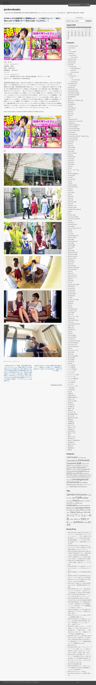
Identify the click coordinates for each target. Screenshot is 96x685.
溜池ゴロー (71, 427)
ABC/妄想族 (71, 96)
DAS (69, 143)
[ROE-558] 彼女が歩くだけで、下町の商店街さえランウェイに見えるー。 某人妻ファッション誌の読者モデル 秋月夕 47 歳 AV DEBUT (79, 590)
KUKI (69, 232)
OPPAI (69, 280)
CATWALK (70, 123)
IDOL (69, 203)
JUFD (74, 503)
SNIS (82, 510)
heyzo (76, 500)
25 (72, 35)
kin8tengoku (71, 505)
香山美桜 (70, 442)
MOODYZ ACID (72, 252)
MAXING (70, 245)
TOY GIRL (70, 339)
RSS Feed (79, 18)
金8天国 (70, 438)
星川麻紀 (70, 406)
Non (69, 271)
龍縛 (69, 449)
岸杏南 (69, 403)
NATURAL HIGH (72, 267)
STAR (88, 510)
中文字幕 (70, 389)
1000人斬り (71, 59)
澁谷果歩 (70, 429)
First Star (70, 175)
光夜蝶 (69, 393)
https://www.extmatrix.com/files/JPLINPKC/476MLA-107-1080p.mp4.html (24, 111)
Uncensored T (71, 344)
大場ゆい (70, 399)
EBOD (67, 501)
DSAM (69, 155)
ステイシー (71, 380)
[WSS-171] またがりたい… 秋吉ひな (77, 671)
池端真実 (70, 423)
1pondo (70, 64)
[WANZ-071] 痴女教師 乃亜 (74, 664)
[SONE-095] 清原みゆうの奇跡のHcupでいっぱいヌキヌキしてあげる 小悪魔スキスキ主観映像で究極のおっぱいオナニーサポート (79, 547)
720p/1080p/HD (75, 68)
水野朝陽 (70, 421)
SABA (74, 510)
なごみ (69, 384)
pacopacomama (72, 284)
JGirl (69, 220)
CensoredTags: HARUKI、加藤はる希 (77, 136)
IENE (69, 211)
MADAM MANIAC (72, 235)
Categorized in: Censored (74, 121)
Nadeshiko (70, 265)
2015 (69, 74)
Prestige (70, 290)
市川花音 (70, 404)
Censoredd (71, 132)
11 (71, 32)
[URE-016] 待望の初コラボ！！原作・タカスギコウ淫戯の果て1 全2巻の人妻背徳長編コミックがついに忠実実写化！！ (79, 667)
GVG (71, 501)
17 (68, 34)
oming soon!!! (71, 275)
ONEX (69, 279)
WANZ (69, 354)
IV (68, 213)
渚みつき (70, 425)
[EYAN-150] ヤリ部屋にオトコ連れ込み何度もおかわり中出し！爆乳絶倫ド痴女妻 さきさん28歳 (79, 585)
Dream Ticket (71, 153)
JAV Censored (71, 217)
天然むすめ (71, 401)
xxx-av (69, 359)
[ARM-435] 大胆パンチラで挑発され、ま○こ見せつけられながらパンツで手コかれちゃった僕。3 (79, 568)
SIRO (69, 307)
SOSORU (70, 318)
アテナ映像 (71, 367)
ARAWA (70, 102)
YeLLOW (70, 361)
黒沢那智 (70, 448)
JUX (77, 503)
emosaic (70, 160)
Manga (69, 239)
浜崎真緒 (86, 522)
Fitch (69, 177)
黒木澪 (69, 446)
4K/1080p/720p (72, 89)
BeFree (70, 113)
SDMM (69, 303)
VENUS (70, 352)
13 (79, 32)
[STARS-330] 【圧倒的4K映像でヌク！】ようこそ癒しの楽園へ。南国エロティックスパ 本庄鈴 (79, 562)
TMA (69, 333)
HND (81, 501)
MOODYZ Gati (71, 256)
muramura (70, 258)
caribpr (85, 498)
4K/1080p (70, 87)
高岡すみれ (71, 444)
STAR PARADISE (72, 320)
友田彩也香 (71, 395)
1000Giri (70, 53)
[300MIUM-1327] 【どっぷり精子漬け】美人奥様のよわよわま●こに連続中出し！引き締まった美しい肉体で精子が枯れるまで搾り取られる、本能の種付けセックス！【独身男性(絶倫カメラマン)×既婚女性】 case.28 (79, 639)
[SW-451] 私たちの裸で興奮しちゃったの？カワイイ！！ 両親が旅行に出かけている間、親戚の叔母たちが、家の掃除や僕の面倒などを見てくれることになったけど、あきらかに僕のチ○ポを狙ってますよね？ (79, 658)
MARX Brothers (72, 241)
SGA (69, 305)
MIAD (79, 505)
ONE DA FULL (71, 277)
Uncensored (74, 72)
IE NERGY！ (71, 205)
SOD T (69, 314)
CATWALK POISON (73, 125)
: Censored (71, 48)
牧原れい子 (71, 433)
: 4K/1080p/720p (72, 46)
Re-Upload (71, 292)
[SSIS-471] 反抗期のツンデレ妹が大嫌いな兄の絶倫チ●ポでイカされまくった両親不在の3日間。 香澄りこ (79, 611)
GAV (69, 181)
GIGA (69, 183)
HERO (69, 190)
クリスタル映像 (72, 378)
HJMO (69, 198)
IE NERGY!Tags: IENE (73, 209)
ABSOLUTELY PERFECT (74, 100)
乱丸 (69, 391)
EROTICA (70, 164)
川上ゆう (71, 522)
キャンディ (71, 376)
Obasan (70, 273)
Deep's (69, 145)
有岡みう (70, 408)
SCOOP (70, 301)
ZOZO (69, 363)
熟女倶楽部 (71, 431)
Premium (70, 288)
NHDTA (73, 508)
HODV (84, 501)
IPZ (71, 503)
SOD (69, 312)
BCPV (69, 111)
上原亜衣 (71, 519)
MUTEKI (70, 260)
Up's (69, 348)
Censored (8, 361)
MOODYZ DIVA (71, 254)
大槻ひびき (77, 519)
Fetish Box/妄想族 (72, 173)
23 (89, 34)
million (69, 247)
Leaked (70, 234)
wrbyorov (13, 23)
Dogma (70, 151)
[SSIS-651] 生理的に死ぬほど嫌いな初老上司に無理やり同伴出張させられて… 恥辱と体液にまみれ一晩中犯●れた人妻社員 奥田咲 (79, 553)
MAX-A (69, 243)
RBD (71, 510)
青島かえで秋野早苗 (73, 440)
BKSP (69, 115)
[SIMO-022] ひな (72, 645)
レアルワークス (72, 386)
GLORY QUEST (72, 187)
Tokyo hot (70, 335)
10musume (71, 63)
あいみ (18, 361)
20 (79, 34)
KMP (69, 230)
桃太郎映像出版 (72, 414)
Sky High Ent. (71, 311)
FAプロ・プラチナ (72, 170)
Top (78, 682)
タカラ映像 (71, 382)
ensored (70, 162)
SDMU (77, 510)
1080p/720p (71, 61)
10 (68, 32)
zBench (29, 682)
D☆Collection (71, 140)
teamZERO (71, 329)
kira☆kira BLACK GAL (73, 228)
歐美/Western (71, 418)
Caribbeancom (71, 119)
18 (72, 34)
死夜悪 (69, 419)
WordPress (36, 682)
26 (75, 35)
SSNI (85, 510)
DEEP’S (70, 147)
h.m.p (69, 188)
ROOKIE (70, 295)
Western (70, 357)
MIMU (69, 249)
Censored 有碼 (71, 128)
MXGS (68, 508)
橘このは (70, 416)
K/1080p (70, 222)
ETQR (69, 166)
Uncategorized (71, 341)
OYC (69, 282)
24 (68, 35)
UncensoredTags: (72, 346)
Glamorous (71, 185)
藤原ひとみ (71, 436)
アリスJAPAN (71, 369)
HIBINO (70, 196)
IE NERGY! (71, 207)
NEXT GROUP (71, 269)
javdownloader (12, 9)
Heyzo (72, 70)
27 (79, 35)
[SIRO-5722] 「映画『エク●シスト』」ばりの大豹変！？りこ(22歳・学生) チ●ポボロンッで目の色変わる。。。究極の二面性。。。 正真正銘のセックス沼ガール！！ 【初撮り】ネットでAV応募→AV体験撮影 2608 (79, 630)
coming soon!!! (71, 138)
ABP (73, 498)
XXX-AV (87, 512)
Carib (78, 497)
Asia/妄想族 (71, 104)
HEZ (69, 194)
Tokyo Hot (70, 337)
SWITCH (70, 326)
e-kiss (69, 158)
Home (6, 3)
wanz (81, 512)
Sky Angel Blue (72, 309)
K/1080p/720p (71, 224)
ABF (69, 98)
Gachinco (70, 179)
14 (82, 32)
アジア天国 (71, 365)
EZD (69, 168)
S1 (68, 297)
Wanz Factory (71, 356)
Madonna (70, 237)
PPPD (68, 510)
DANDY (70, 141)
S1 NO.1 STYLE (72, 299)
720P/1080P (71, 91)
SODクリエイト (72, 316)
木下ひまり (71, 412)
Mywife (69, 264)
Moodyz (70, 250)
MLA (15, 361)
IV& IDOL (70, 215)
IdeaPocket (71, 202)
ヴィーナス (71, 371)
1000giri (89, 495)
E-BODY (70, 156)
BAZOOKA (70, 110)
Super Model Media (73, 324)
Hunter (69, 200)
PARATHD (70, 286)
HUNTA (88, 501)
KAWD (80, 503)
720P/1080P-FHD (72, 93)
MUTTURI (70, 262)
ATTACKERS (71, 108)
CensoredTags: (72, 134)
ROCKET (70, 294)
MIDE (82, 505)
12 (75, 32)
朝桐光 (69, 410)
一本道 (69, 388)
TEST (69, 331)
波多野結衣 (78, 522)
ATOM (69, 106)
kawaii (69, 226)
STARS (70, 322)
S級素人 (70, 327)
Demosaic (70, 149)
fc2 (68, 172)
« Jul (67, 39)
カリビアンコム (72, 374)
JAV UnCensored (72, 218)
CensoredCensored (73, 130)
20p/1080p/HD (71, 83)
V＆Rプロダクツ (72, 350)
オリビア (70, 372)
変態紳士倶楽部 (72, 397)
